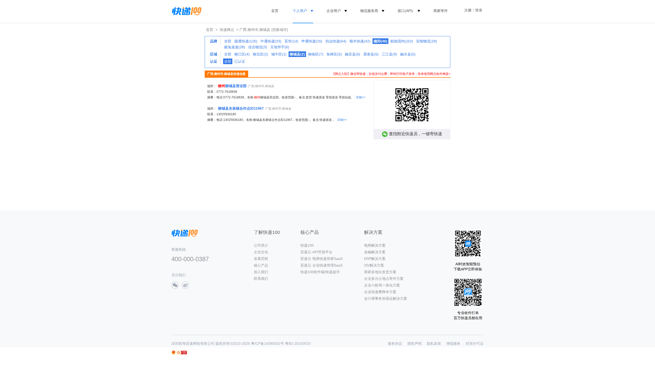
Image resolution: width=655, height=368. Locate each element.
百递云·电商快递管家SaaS (321, 259)
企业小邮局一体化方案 (382, 285)
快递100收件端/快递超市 (320, 272)
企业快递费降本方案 (380, 292)
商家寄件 (440, 11)
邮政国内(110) (401, 41)
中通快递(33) (270, 41)
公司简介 (261, 245)
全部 (227, 41)
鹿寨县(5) (371, 54)
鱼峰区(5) (334, 54)
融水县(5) (408, 54)
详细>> (360, 97)
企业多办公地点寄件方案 (383, 279)
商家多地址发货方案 (380, 272)
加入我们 (261, 272)
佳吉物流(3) (257, 47)
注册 (468, 10)
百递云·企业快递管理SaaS (321, 265)
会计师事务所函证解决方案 (385, 298)
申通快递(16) (311, 41)
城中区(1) (279, 54)
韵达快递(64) (335, 41)
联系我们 (261, 279)
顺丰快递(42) (360, 41)
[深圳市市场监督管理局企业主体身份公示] (173, 352)
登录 (478, 10)
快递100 (307, 245)
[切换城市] (279, 30)
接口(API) (405, 11)
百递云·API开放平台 (316, 252)
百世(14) (291, 41)
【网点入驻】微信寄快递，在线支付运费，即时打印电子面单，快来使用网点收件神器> (391, 74)
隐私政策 (434, 343)
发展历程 (261, 259)
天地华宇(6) (279, 47)
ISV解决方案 (374, 265)
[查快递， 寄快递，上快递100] (185, 10)
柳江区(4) (242, 54)
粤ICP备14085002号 (267, 343)
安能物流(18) (426, 41)
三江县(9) (389, 54)
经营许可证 (475, 343)
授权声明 (414, 343)
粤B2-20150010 (298, 343)
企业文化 (261, 252)
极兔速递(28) (234, 47)
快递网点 (227, 30)
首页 (274, 11)
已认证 (239, 61)
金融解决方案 (375, 252)
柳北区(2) (260, 54)
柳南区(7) (315, 54)
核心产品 (261, 265)
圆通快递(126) (245, 41)
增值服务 (453, 343)
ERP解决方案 (375, 259)
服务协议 (395, 343)
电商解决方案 (375, 245)
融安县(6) (352, 54)
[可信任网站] (181, 352)
